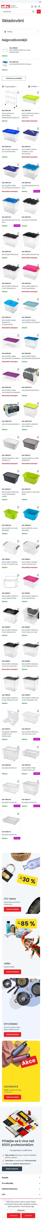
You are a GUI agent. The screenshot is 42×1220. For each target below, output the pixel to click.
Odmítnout (13, 1216)
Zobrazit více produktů (14, 78)
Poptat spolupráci (12, 1169)
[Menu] (39, 12)
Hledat (33, 11)
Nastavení (21, 1210)
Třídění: (10, 87)
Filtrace (9, 32)
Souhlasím (28, 1216)
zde (32, 1206)
